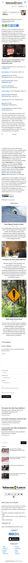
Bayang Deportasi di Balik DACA (17, 465)
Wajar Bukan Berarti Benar (14, 319)
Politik (4, 552)
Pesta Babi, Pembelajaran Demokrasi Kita (14, 419)
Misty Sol (4, 103)
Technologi (5, 553)
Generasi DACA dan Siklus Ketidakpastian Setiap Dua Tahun (14, 428)
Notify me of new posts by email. (8, 392)
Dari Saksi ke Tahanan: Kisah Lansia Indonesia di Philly (18, 474)
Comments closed (6, 415)
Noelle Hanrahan (6, 108)
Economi (4, 550)
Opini (16, 550)
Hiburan (17, 546)
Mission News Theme (9, 561)
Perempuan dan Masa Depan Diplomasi (13, 408)
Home (4, 546)
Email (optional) (5, 375)
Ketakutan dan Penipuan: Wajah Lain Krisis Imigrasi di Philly (18, 458)
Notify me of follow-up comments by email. (10, 388)
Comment (3, 353)
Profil (16, 552)
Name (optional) (5, 370)
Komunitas (18, 548)
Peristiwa (17, 553)
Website (3, 380)
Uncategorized (11, 200)
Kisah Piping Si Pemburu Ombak (14, 224)
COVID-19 (5, 548)
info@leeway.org (19, 181)
